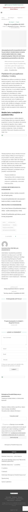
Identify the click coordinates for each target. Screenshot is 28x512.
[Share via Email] (22, 236)
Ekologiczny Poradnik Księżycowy (13, 444)
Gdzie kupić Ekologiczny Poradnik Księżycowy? (14, 475)
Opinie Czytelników (6, 481)
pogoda (14, 225)
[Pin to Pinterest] (21, 236)
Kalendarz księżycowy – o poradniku (11, 464)
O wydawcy (5, 468)
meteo (4, 222)
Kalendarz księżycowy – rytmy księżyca (12, 456)
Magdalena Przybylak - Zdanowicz (16, 26)
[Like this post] (16, 236)
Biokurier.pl (18, 500)
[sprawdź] (4, 400)
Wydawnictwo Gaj (10, 502)
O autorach (4, 471)
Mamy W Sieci (5, 504)
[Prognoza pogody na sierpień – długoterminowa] (14, 310)
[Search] (26, 12)
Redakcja (14, 497)
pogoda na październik (8, 227)
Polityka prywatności (10, 498)
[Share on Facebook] (18, 236)
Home (3, 17)
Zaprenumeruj (5, 478)
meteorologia (11, 222)
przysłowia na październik (9, 230)
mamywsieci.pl (10, 500)
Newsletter (8, 497)
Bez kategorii (11, 17)
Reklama (20, 497)
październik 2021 (6, 225)
